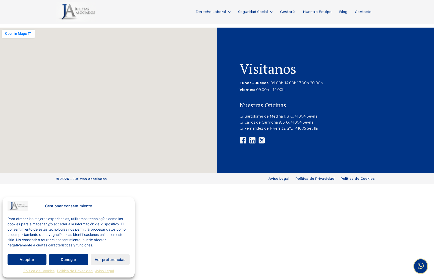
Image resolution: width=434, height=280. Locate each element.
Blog (343, 12)
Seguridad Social (253, 12)
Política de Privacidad (75, 271)
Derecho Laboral (211, 12)
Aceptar (27, 259)
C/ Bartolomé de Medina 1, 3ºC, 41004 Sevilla (278, 116)
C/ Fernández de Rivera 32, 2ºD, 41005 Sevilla (279, 128)
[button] (213, 12)
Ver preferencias (110, 259)
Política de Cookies (39, 271)
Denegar (68, 259)
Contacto (363, 12)
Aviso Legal (104, 271)
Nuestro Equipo (317, 12)
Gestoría (287, 12)
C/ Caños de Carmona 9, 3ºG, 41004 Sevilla (276, 122)
